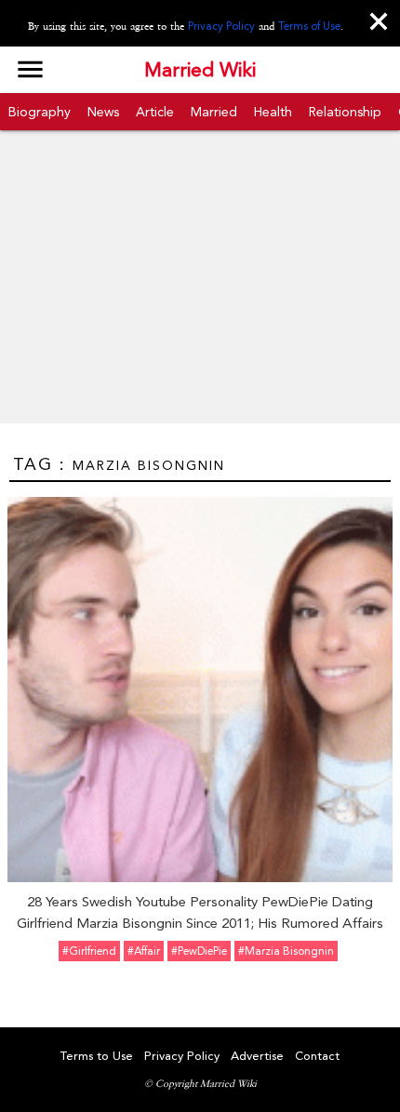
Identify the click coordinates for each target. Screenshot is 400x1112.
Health (273, 111)
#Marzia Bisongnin (286, 951)
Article (155, 111)
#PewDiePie (199, 951)
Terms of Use (309, 26)
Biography (39, 111)
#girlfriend (89, 951)
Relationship (345, 111)
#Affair (143, 951)
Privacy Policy (221, 26)
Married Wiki (200, 70)
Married (214, 111)
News (103, 111)
